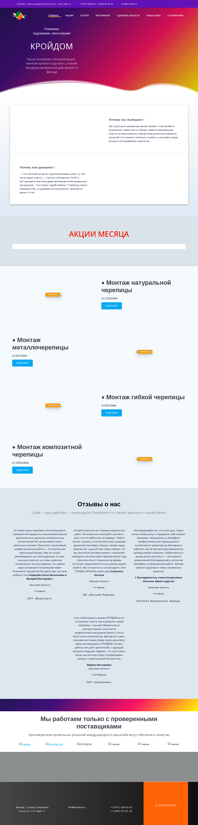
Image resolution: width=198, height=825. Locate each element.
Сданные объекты (128, 15)
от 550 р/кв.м (19, 355)
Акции (69, 15)
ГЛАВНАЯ (53, 15)
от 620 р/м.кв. (108, 405)
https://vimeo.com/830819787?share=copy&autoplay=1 (123, 30)
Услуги (84, 15)
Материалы (103, 15)
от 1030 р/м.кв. (20, 462)
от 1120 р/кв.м (109, 297)
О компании (175, 15)
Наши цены (153, 15)
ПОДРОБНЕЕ (111, 305)
